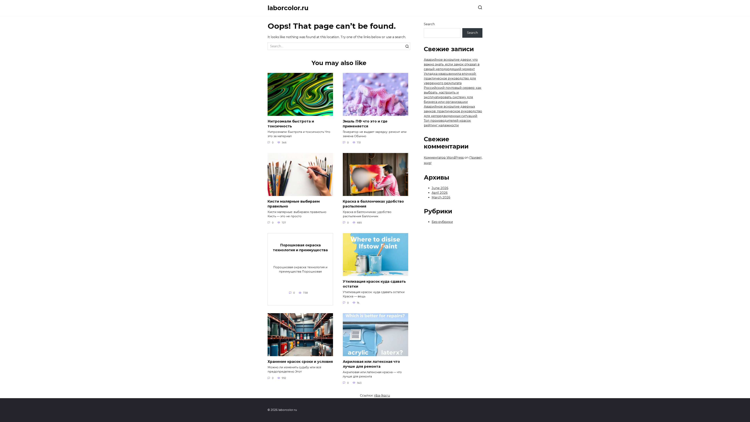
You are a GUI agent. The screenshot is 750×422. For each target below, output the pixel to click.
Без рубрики (442, 222)
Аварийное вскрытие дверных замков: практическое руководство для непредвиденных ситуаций (453, 111)
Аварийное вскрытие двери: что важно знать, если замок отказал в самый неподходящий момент (451, 64)
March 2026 (441, 197)
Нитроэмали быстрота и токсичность (291, 123)
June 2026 (440, 188)
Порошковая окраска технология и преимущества (300, 247)
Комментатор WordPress (444, 157)
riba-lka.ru (382, 395)
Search (429, 24)
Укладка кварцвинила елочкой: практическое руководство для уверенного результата (450, 78)
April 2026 (439, 193)
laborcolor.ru (288, 8)
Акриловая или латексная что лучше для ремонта (371, 363)
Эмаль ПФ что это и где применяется (365, 123)
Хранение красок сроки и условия (300, 361)
